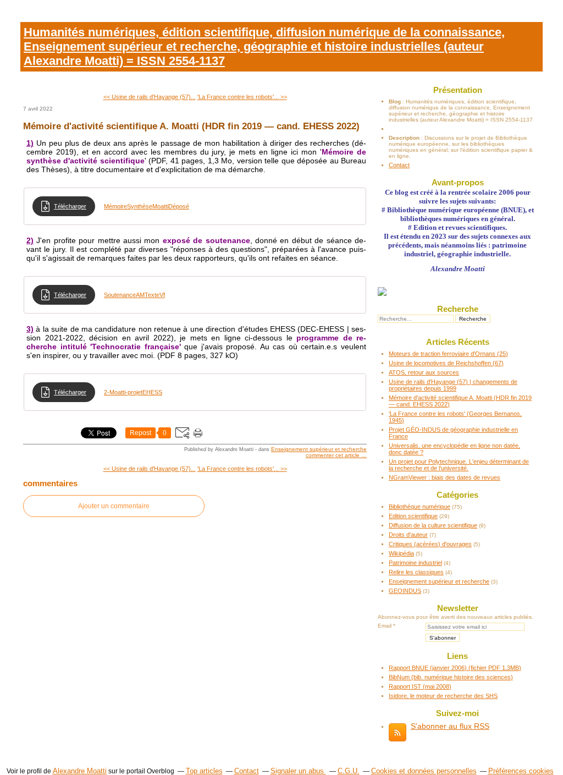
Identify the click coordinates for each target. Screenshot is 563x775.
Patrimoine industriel (415, 562)
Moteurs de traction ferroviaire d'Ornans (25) (448, 353)
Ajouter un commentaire (114, 506)
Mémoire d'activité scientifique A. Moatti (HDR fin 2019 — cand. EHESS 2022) (191, 126)
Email (384, 626)
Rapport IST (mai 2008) (420, 686)
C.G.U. (349, 771)
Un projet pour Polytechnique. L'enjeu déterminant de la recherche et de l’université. (459, 464)
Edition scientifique (413, 516)
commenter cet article (333, 455)
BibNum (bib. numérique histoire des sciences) (451, 677)
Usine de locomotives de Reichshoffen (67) (446, 363)
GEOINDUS (405, 590)
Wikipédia (401, 553)
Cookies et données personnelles (424, 771)
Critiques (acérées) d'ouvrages (430, 544)
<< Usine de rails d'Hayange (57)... (149, 97)
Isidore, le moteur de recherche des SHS (443, 695)
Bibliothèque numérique (419, 506)
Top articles (204, 771)
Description (405, 138)
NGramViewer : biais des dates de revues (444, 477)
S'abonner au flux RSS (450, 726)
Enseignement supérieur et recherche (319, 449)
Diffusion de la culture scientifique (433, 525)
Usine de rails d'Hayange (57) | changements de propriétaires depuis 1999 (453, 385)
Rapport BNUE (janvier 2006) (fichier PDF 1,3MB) (455, 667)
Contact (399, 165)
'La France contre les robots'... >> (242, 97)
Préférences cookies (521, 771)
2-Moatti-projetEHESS (133, 392)
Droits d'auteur (408, 534)
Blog (395, 101)
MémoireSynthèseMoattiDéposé (146, 206)
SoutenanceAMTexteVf (134, 295)
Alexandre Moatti (80, 771)
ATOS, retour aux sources (424, 372)
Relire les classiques (416, 572)
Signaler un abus (298, 771)
